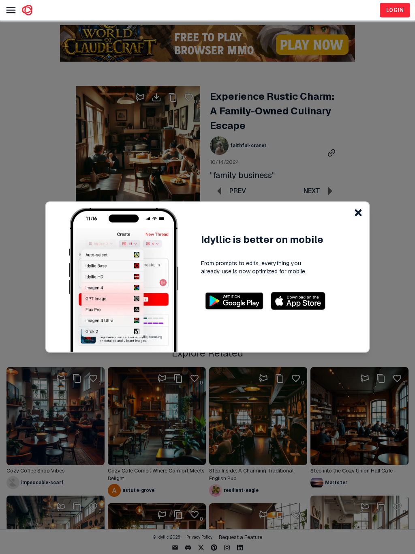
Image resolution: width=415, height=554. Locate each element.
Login (395, 10)
